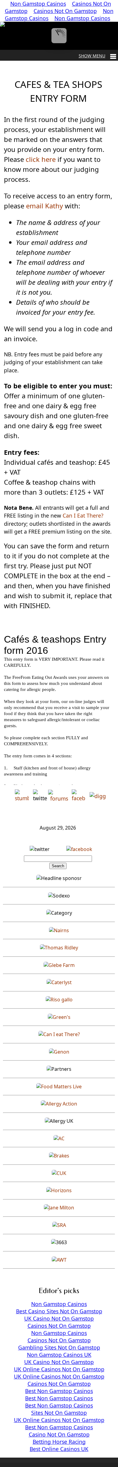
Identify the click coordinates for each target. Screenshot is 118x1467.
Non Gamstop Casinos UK (59, 1354)
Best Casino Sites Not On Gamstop (59, 1311)
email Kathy (44, 205)
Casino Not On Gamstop (59, 1434)
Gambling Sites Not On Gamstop (59, 1347)
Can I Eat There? (82, 515)
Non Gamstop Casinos (82, 18)
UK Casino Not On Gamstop (59, 1318)
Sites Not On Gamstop (59, 1412)
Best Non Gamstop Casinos (59, 1391)
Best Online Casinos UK (59, 1449)
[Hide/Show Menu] (97, 56)
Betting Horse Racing (59, 1441)
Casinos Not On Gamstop (65, 10)
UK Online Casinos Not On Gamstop (59, 1369)
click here (41, 159)
